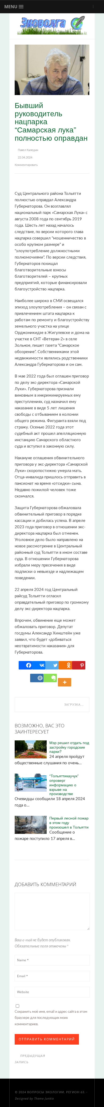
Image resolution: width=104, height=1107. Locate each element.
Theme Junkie (44, 1098)
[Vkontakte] (38, 665)
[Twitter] (52, 665)
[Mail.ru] (36, 678)
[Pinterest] (78, 665)
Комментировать (26, 165)
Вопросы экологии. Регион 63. (56, 1092)
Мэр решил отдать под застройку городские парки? (69, 747)
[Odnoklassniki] (65, 665)
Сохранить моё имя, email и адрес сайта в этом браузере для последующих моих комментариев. (51, 1018)
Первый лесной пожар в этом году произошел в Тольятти (69, 822)
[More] (65, 678)
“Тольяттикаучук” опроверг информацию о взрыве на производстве (64, 785)
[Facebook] (25, 665)
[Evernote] (50, 678)
